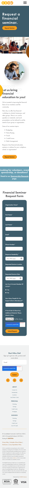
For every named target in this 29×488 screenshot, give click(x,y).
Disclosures (5, 444)
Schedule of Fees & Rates (16, 442)
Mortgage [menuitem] (14, 411)
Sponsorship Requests (19, 176)
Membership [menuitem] (14, 392)
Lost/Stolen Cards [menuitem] (14, 397)
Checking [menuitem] (14, 404)
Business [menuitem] (14, 415)
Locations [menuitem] (14, 395)
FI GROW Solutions (23, 477)
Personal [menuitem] (14, 401)
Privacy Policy (5, 442)
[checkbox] (14, 292)
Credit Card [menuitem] (14, 423)
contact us (14, 458)
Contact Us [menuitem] (14, 390)
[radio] (14, 290)
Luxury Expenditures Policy (15, 444)
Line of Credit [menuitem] (14, 425)
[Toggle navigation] (24, 2)
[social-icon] (8, 380)
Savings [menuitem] (14, 406)
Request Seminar (10, 28)
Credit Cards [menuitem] (14, 409)
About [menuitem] (14, 387)
